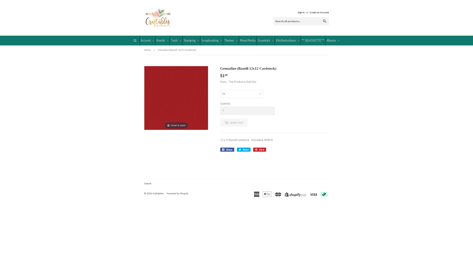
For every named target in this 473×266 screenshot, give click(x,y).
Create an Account (319, 12)
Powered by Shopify (177, 193)
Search (148, 183)
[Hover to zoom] (176, 97)
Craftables (158, 193)
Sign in (301, 12)
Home (147, 50)
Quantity (225, 103)
